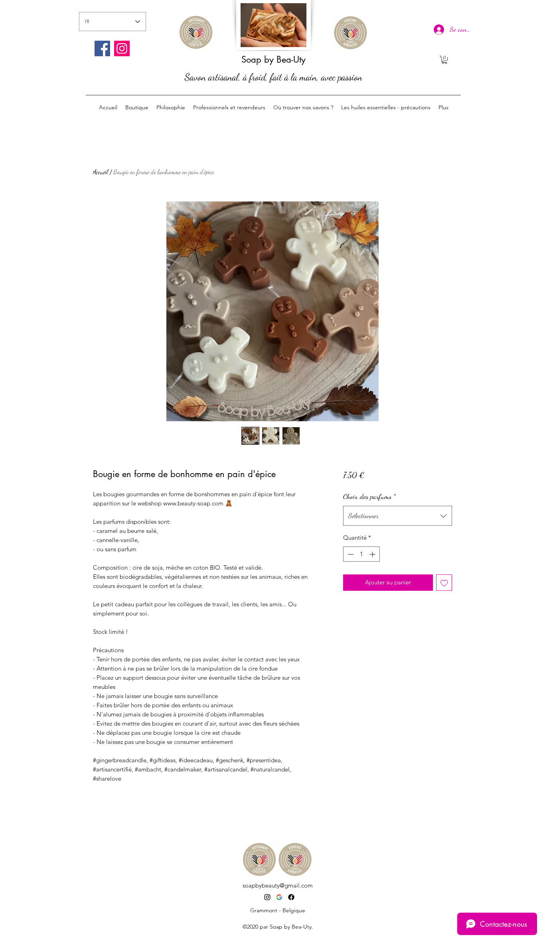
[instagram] (267, 897)
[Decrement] (349, 554)
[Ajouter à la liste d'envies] (444, 582)
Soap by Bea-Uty (273, 59)
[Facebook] (102, 48)
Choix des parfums (369, 496)
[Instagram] (122, 48)
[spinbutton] (361, 554)
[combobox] (397, 516)
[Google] (279, 897)
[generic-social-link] (291, 897)
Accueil (100, 172)
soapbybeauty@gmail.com (278, 885)
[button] (444, 60)
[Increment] (373, 554)
